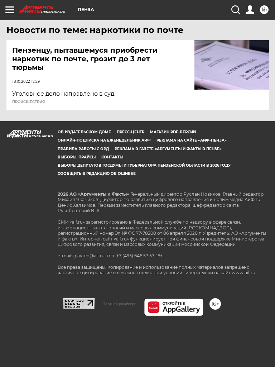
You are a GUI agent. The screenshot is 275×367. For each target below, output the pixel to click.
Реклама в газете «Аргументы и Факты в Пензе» (168, 149)
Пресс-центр (130, 132)
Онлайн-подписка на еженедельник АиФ (104, 140)
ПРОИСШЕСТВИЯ (28, 102)
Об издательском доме (84, 132)
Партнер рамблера (119, 304)
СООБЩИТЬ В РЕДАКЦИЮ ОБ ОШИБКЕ (97, 173)
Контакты (112, 157)
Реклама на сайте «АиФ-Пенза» (191, 140)
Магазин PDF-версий (173, 132)
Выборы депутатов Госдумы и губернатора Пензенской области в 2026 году (144, 165)
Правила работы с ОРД (83, 149)
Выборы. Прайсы (77, 157)
